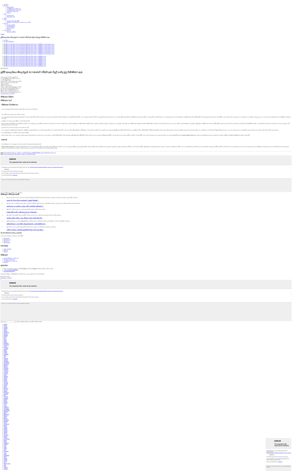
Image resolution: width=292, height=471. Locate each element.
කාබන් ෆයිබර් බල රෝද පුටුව (11, 258)
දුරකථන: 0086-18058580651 (11, 270)
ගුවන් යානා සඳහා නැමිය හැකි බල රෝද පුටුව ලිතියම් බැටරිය (19, 154)
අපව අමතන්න (10, 27)
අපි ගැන (6, 23)
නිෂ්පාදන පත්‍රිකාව (11, 31)
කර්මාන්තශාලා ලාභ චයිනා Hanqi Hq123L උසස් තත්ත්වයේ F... (26, 224)
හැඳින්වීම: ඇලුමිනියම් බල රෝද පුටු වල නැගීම (19, 22)
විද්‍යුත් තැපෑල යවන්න (6, 278)
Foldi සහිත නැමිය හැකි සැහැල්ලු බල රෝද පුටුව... (22, 212)
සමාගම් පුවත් (10, 15)
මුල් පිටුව (6, 4)
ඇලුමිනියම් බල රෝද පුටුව (10, 260)
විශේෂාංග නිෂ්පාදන (9, 41)
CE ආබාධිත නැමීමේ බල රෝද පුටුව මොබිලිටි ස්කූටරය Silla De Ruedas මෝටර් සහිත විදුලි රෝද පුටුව (30, 152)
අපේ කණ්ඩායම (11, 26)
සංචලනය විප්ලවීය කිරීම (13, 20)
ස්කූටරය (6, 262)
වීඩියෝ (9, 29)
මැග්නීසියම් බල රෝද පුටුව (14, 8)
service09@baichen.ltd (9, 271)
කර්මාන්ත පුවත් (11, 16)
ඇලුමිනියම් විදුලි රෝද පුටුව (14, 10)
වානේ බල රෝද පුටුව (9, 259)
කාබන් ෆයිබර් (10, 7)
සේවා (5, 18)
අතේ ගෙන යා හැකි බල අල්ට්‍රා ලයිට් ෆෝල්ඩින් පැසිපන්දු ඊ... (25, 206)
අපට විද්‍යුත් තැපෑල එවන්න (7, 93)
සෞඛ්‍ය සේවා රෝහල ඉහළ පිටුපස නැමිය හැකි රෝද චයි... (25, 218)
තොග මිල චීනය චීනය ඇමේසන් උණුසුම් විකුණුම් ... (23, 200)
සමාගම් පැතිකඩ (11, 25)
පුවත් (5, 14)
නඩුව (5, 19)
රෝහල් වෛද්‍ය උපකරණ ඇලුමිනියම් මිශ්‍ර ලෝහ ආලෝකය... (25, 230)
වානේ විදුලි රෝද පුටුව (12, 11)
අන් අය (9, 12)
